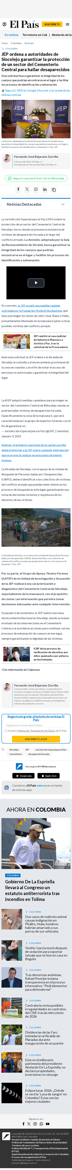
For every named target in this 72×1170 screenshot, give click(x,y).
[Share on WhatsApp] (36, 189)
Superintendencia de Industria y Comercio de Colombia (40, 1154)
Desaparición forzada (38, 754)
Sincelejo (14, 749)
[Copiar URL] (54, 189)
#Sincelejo (50, 405)
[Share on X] (27, 189)
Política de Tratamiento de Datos (36, 730)
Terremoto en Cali (34, 34)
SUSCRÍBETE (52, 24)
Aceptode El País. (37, 730)
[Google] (23, 775)
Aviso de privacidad (56, 1142)
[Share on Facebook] (18, 189)
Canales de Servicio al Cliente (45, 1139)
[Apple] (48, 775)
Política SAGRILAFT (22, 1148)
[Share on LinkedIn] (45, 189)
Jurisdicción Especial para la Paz (50, 749)
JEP (27, 749)
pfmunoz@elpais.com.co (24, 1163)
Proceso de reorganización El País (29, 1157)
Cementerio (16, 754)
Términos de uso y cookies (25, 1145)
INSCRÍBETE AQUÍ (36, 739)
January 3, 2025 (11, 436)
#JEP (8, 400)
